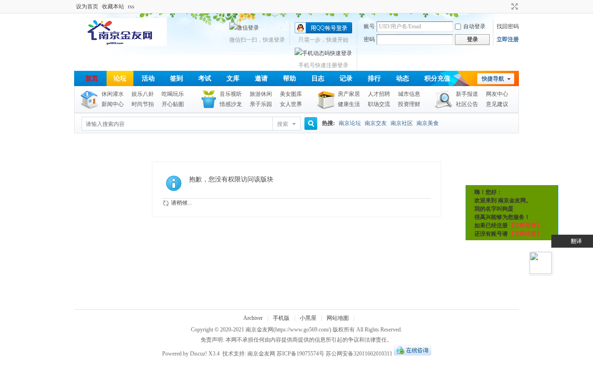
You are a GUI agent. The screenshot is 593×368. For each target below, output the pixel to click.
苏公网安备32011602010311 (359, 353)
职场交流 (379, 104)
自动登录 (474, 26)
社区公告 (467, 104)
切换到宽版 (513, 6)
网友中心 (497, 94)
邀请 (261, 78)
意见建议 (497, 104)
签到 (176, 78)
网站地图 (338, 318)
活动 (148, 78)
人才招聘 (379, 94)
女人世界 (291, 104)
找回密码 (508, 26)
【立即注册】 (525, 234)
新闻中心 (112, 104)
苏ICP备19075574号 (300, 353)
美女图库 (291, 94)
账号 (369, 26)
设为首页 (87, 6)
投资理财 (409, 104)
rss (131, 6)
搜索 (282, 124)
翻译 (576, 241)
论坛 (120, 78)
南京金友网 (259, 329)
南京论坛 (350, 123)
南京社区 (402, 123)
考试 (204, 78)
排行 (374, 78)
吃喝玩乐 (173, 94)
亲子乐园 (261, 104)
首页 (91, 78)
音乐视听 (231, 94)
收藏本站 (113, 6)
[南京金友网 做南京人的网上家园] (120, 44)
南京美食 (427, 123)
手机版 (281, 318)
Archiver (253, 318)
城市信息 (409, 94)
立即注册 (508, 39)
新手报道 (467, 94)
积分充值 (437, 78)
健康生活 (349, 104)
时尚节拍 (143, 104)
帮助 (289, 78)
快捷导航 (493, 78)
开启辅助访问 (506, 6)
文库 (233, 78)
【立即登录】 (525, 225)
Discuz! (198, 353)
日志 (317, 78)
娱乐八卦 (143, 94)
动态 (402, 78)
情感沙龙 (231, 104)
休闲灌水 (112, 94)
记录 (346, 78)
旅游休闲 (261, 94)
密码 (369, 39)
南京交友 (376, 123)
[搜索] (309, 124)
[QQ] (412, 353)
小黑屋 (308, 318)
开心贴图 (173, 104)
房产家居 (349, 94)
